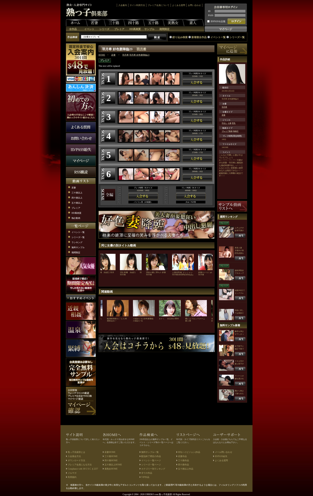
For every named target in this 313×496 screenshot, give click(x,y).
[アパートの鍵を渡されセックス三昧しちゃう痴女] (240, 384)
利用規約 (72, 477)
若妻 (95, 22)
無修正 (236, 131)
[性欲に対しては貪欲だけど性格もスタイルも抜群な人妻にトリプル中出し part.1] (240, 318)
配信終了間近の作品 (151, 456)
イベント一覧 (218, 37)
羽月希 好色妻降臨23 (139, 55)
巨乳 (233, 123)
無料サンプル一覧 (150, 452)
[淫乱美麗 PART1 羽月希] (131, 261)
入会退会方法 (74, 456)
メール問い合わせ (223, 452)
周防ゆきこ (112, 321)
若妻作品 (182, 456)
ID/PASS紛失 (221, 456)
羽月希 (141, 49)
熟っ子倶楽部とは (76, 452)
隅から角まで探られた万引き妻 (239, 393)
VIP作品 (145, 477)
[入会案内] (157, 343)
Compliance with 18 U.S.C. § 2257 (83, 469)
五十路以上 (77, 203)
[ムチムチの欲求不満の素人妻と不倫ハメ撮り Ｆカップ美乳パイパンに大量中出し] (240, 235)
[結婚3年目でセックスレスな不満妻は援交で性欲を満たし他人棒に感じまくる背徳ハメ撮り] (240, 298)
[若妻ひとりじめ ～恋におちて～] (209, 261)
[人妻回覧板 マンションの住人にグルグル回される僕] (183, 261)
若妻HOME (110, 452)
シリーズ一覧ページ (151, 464)
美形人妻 (238, 248)
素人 (193, 22)
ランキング (77, 242)
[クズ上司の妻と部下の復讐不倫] (240, 369)
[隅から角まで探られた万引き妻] (240, 398)
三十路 (114, 22)
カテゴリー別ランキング (153, 469)
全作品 (73, 29)
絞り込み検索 (180, 37)
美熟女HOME (111, 469)
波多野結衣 (183, 275)
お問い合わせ (194, 5)
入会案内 (122, 5)
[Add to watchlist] (232, 48)
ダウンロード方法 (76, 460)
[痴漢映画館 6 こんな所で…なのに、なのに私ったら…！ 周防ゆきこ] (118, 308)
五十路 (154, 22)
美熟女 (173, 22)
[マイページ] (81, 401)
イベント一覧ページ (151, 460)
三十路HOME (111, 456)
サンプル (149, 29)
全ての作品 (146, 473)
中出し (224, 123)
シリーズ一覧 (237, 37)
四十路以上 (77, 198)
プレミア (119, 29)
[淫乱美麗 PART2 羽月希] (105, 261)
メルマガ (72, 473)
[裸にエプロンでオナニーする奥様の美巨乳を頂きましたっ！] (196, 308)
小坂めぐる (138, 321)
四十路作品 (183, 464)
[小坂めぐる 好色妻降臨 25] (144, 308)
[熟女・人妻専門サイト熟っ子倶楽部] (87, 10)
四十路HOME (111, 460)
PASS (210, 15)
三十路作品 (183, 460)
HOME (102, 55)
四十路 (134, 22)
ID (209, 11)
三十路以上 (77, 192)
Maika (190, 275)
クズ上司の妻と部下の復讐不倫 (239, 363)
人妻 (229, 123)
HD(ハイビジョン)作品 (189, 452)
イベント (89, 29)
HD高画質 (135, 29)
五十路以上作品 (185, 469)
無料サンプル (78, 247)
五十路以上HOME (113, 464)
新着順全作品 (199, 37)
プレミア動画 (227, 131)
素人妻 (188, 321)
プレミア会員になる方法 (80, 464)
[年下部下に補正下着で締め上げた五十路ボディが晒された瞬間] (240, 354)
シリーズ (104, 29)
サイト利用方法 (137, 5)
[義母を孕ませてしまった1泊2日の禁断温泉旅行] (240, 339)
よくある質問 (178, 5)
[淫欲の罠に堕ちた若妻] (157, 261)
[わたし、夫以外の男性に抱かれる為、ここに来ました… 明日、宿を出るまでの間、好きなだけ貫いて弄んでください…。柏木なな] (170, 308)
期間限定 (164, 29)
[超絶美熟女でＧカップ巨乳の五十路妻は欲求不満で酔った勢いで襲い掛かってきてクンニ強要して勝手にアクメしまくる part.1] (240, 278)
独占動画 (76, 218)
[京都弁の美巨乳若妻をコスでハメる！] (240, 258)
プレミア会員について (158, 5)
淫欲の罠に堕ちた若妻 (156, 272)
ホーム (77, 22)
